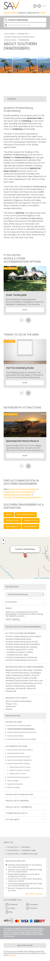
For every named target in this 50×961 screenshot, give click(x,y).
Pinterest (33, 908)
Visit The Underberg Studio (20, 367)
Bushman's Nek (34, 118)
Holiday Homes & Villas (18, 655)
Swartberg (30, 686)
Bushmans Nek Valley (23, 670)
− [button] (3, 543)
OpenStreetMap (44, 578)
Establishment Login (29, 854)
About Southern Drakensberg (18, 701)
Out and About (13, 820)
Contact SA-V (13, 847)
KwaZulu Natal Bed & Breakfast (19, 760)
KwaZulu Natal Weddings (17, 801)
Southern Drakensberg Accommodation (22, 497)
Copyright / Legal (29, 850)
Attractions (11, 706)
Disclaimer (26, 847)
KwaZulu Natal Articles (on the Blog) (21, 739)
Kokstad (18, 680)
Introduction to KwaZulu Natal (19, 725)
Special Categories (15, 784)
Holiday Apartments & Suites (21, 649)
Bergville (9, 670)
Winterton (31, 688)
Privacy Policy (13, 850)
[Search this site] (35, 6)
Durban (7, 157)
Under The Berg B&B (16, 295)
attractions (12, 520)
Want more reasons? (34, 894)
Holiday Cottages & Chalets (20, 652)
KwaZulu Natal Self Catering (18, 763)
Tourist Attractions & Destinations (19, 37)
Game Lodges (13, 780)
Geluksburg (10, 678)
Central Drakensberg (20, 673)
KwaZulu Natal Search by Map (19, 795)
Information (23, 34)
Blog (11, 912)
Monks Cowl (28, 680)
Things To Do (11, 704)
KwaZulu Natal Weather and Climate (22, 732)
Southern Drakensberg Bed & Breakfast (23, 644)
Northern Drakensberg (23, 683)
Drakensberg (24, 40)
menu (39, 6)
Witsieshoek (11, 691)
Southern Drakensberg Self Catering (21, 647)
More (24, 310)
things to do (31, 520)
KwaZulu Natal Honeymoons (18, 777)
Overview (11, 99)
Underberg (17, 129)
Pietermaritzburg (23, 157)
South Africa (9, 34)
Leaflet (36, 578)
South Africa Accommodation (23, 489)
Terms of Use (12, 854)
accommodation (26, 514)
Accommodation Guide (16, 746)
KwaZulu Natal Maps (15, 736)
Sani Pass (20, 213)
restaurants (12, 526)
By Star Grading (13, 787)
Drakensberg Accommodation (18, 494)
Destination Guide (14, 722)
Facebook (13, 904)
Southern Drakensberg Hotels (18, 639)
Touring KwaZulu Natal (16, 813)
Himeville (33, 678)
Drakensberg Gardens (21, 675)
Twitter (12, 908)
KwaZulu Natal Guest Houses (18, 757)
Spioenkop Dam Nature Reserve (22, 441)
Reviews (9, 709)
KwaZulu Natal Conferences (19, 807)
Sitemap (12, 955)
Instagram (34, 904)
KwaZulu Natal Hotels (15, 753)
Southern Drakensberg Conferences (21, 657)
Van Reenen (21, 688)
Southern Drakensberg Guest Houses (22, 642)
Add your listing (25, 945)
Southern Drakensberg (15, 686)
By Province (11, 602)
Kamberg (27, 121)
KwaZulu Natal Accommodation (18, 492)
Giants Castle (22, 678)
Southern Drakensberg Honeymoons (22, 660)
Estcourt (35, 675)
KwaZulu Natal (10, 40)
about (9, 514)
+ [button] (3, 540)
